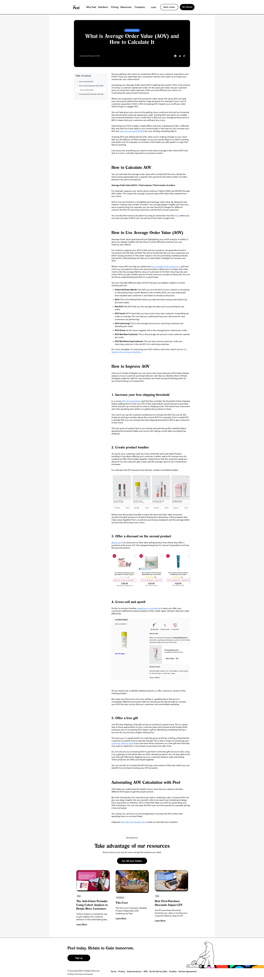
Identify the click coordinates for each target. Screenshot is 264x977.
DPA (146, 971)
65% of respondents (131, 401)
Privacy (121, 971)
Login (153, 7)
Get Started (187, 7)
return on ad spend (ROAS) (131, 131)
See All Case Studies (132, 860)
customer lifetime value (122, 743)
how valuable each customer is (165, 266)
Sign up (79, 958)
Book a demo (169, 7)
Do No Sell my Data (158, 971)
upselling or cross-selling (148, 608)
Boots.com (116, 542)
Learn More (81, 924)
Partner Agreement (188, 971)
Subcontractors (134, 971)
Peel (177, 215)
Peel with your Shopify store (133, 822)
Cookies (173, 971)
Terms (113, 971)
